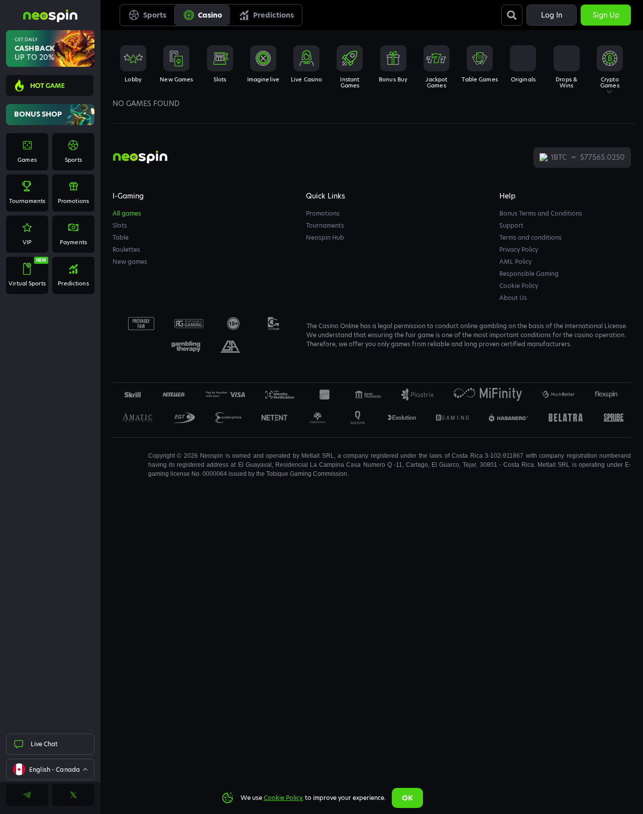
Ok (407, 798)
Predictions (273, 15)
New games (130, 261)
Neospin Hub (325, 237)
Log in (551, 15)
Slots (120, 225)
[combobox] (50, 769)
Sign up (606, 15)
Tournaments (325, 225)
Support (511, 225)
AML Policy (515, 261)
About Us (513, 297)
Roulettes (126, 249)
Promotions (323, 213)
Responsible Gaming (529, 273)
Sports (154, 15)
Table (121, 237)
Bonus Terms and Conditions (540, 213)
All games (127, 213)
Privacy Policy (518, 249)
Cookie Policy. (283, 797)
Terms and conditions (530, 237)
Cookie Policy (518, 285)
